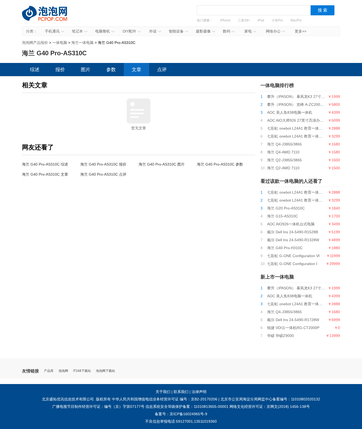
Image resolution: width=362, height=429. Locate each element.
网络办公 (273, 31)
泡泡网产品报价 (50, 17)
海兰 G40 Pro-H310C (285, 248)
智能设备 (176, 31)
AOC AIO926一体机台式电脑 (291, 224)
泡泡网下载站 (105, 371)
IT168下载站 (82, 371)
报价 (60, 69)
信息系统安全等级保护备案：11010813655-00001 (186, 406)
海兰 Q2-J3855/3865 (284, 160)
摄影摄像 (203, 31)
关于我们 (163, 392)
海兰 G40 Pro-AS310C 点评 (103, 174)
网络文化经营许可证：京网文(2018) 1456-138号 (269, 406)
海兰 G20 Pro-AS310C (286, 208)
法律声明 (199, 392)
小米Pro (277, 20)
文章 (136, 69)
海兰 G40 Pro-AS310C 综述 (45, 164)
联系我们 (181, 392)
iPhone (225, 20)
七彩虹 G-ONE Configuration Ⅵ (293, 256)
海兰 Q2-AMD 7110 (283, 168)
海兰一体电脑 (82, 42)
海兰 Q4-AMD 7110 (283, 152)
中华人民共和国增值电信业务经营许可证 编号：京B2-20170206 (164, 399)
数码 (226, 31)
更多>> (300, 31)
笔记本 (77, 31)
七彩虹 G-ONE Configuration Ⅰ (292, 264)
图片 (85, 69)
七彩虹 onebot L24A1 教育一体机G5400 (300, 136)
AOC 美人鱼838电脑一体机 (289, 112)
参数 (111, 69)
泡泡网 (63, 371)
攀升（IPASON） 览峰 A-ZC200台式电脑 (301, 104)
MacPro (296, 20)
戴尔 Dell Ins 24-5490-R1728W (293, 320)
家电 (248, 31)
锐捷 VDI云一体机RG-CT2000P (293, 328)
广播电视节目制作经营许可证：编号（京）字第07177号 (98, 406)
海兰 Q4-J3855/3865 (284, 144)
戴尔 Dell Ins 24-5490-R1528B (292, 232)
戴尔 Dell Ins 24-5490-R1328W (293, 240)
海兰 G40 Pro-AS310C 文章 (45, 174)
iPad (261, 20)
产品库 (49, 371)
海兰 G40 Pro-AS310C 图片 (162, 164)
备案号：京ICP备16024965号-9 (181, 414)
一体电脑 (59, 42)
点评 (162, 69)
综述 (34, 69)
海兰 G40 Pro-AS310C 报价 (103, 164)
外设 (153, 31)
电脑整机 (102, 31)
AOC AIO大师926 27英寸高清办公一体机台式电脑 (308, 120)
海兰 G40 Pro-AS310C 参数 (220, 164)
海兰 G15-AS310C (282, 216)
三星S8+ (244, 20)
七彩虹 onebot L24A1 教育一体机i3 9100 (301, 128)
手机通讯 (52, 31)
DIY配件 (129, 31)
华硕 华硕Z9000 (280, 336)
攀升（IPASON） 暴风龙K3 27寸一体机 (299, 96)
